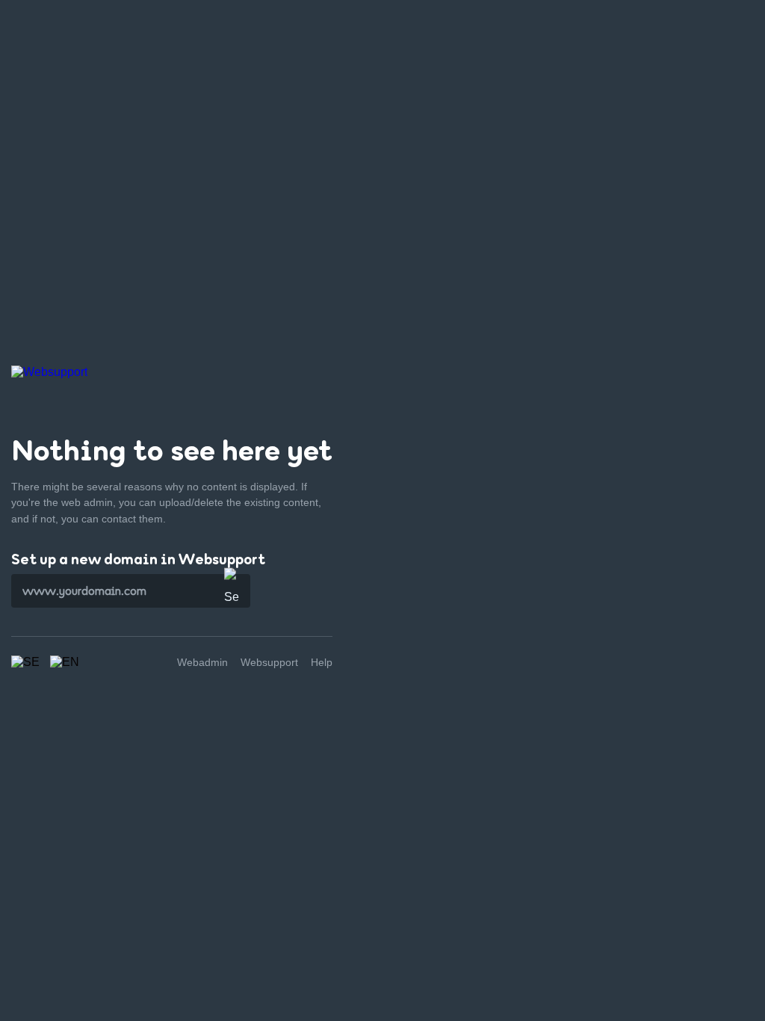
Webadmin (202, 662)
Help (321, 662)
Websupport (269, 662)
